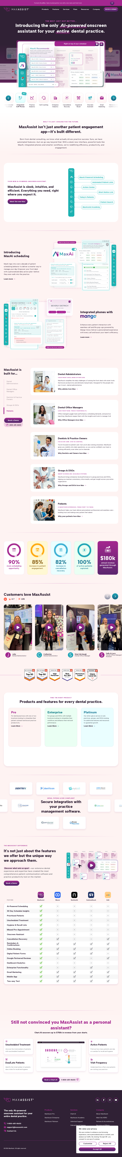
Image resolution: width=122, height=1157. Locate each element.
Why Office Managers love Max (70, 420)
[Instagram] (110, 1100)
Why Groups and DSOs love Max (71, 485)
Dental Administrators (12, 382)
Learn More (15, 726)
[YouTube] (116, 1100)
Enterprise (54, 712)
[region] (97, 1139)
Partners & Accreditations (105, 1121)
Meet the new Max (17, 201)
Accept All (97, 1149)
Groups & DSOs (13, 405)
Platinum (90, 712)
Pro (13, 712)
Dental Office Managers (12, 390)
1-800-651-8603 (15, 425)
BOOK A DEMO (111, 9)
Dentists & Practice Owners (14, 398)
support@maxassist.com (17, 1127)
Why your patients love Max (69, 516)
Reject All (107, 1143)
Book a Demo (13, 420)
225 (23, 599)
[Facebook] (103, 1100)
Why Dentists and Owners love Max (72, 453)
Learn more (8, 279)
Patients (10, 411)
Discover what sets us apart (16, 868)
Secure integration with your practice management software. (61, 806)
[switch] (97, 44)
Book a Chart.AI (50, 1080)
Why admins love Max (67, 389)
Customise (87, 1143)
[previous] (8, 98)
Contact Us (11, 1131)
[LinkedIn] (97, 1100)
